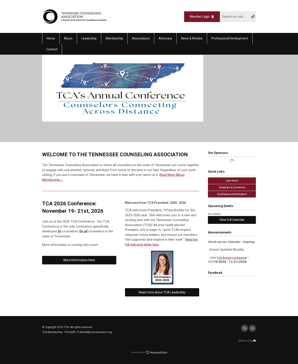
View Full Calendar (232, 219)
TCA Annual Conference (232, 257)
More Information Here (79, 260)
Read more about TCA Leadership (162, 292)
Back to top (245, 340)
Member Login (200, 16)
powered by (138, 352)
